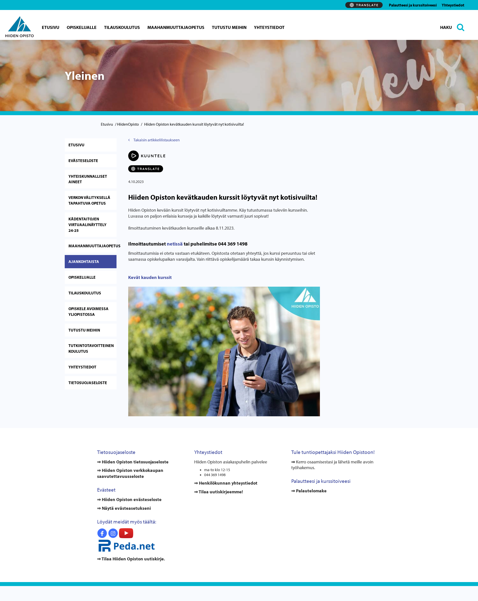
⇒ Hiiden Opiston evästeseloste (129, 499)
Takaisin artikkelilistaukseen (156, 139)
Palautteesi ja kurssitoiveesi (413, 4)
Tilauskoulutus (122, 27)
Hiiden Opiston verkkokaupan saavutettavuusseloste (130, 473)
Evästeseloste (83, 160)
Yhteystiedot (453, 4)
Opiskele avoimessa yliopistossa (88, 311)
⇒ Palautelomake (309, 491)
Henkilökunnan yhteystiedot (227, 483)
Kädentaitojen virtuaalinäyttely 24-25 (87, 224)
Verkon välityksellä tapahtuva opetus (89, 200)
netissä (175, 244)
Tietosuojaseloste (87, 382)
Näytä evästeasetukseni (126, 508)
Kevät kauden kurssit (150, 277)
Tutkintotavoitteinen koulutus (91, 348)
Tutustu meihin (229, 27)
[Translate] (364, 5)
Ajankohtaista (83, 261)
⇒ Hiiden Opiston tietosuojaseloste (133, 462)
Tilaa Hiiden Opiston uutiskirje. (133, 559)
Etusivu (50, 27)
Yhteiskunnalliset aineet (87, 179)
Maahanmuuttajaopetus (175, 27)
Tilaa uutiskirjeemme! (220, 492)
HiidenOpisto (128, 124)
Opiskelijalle (82, 27)
